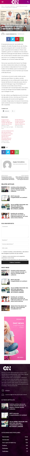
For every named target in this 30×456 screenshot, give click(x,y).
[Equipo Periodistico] (3, 34)
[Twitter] (13, 39)
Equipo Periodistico (11, 34)
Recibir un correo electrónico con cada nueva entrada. (15, 259)
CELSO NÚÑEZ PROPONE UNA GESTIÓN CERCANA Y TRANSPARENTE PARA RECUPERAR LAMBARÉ (19, 207)
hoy (7, 147)
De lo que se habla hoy (10, 6)
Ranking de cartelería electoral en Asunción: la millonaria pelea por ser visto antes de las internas (19, 215)
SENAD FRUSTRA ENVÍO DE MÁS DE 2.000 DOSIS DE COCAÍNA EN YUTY (18, 307)
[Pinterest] (17, 39)
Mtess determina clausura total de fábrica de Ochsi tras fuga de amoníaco (22, 178)
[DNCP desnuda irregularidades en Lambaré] (5, 198)
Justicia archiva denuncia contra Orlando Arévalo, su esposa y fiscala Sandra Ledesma (18, 189)
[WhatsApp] (21, 39)
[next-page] (5, 313)
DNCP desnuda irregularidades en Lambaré (19, 196)
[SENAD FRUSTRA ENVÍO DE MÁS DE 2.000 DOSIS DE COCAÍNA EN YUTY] (5, 308)
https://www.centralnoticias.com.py (20, 164)
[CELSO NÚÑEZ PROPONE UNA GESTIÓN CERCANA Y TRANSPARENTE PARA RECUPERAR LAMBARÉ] (5, 207)
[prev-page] (2, 313)
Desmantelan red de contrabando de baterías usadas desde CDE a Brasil (7, 178)
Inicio (2, 6)
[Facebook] (8, 39)
